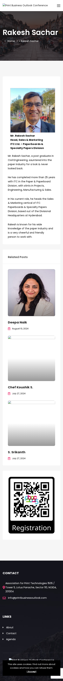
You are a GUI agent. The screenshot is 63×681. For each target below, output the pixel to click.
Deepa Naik (17, 322)
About (9, 627)
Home (11, 41)
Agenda (11, 639)
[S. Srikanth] (31, 423)
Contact (11, 633)
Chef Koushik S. (20, 387)
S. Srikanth (16, 452)
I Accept (31, 671)
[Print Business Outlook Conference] (25, 5)
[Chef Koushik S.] (31, 358)
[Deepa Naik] (31, 292)
